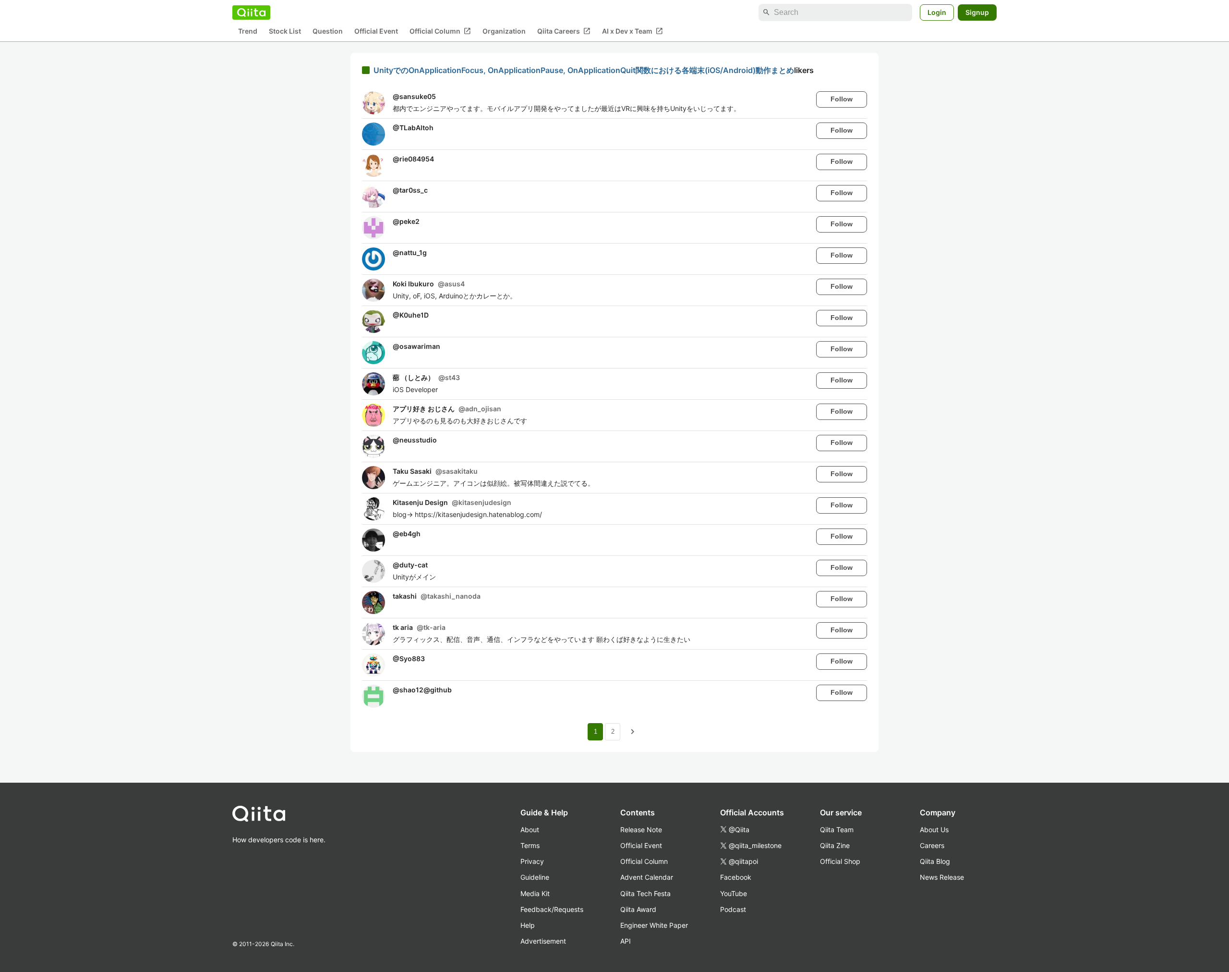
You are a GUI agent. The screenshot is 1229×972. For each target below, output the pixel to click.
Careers (932, 845)
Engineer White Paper (654, 925)
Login (937, 12)
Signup (977, 12)
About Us (934, 829)
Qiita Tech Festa (645, 893)
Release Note (641, 829)
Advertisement (543, 941)
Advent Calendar (646, 877)
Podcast (733, 909)
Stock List (285, 31)
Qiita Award (638, 909)
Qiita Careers (563, 31)
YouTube (733, 893)
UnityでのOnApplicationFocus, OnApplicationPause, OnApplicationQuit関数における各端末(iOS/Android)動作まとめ (584, 70)
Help (527, 925)
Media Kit (535, 893)
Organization (504, 31)
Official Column (440, 31)
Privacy (532, 861)
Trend (247, 31)
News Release (942, 877)
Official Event (376, 31)
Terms (530, 845)
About (529, 829)
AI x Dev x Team (632, 31)
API (625, 941)
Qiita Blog (935, 861)
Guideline (534, 877)
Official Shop (840, 861)
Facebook (735, 877)
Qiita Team (837, 829)
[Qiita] (251, 12)
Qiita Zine (835, 845)
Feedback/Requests (551, 909)
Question (328, 31)
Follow (842, 99)
